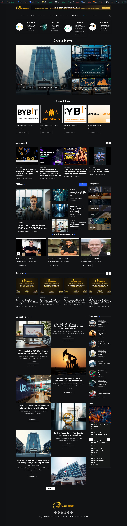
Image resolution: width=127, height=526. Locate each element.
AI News (33, 15)
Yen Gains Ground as (104, 344)
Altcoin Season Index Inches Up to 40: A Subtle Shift (89, 72)
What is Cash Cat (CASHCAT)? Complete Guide (98, 450)
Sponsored (50, 15)
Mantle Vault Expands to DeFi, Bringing (56, 26)
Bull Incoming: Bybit (47, 125)
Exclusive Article (21, 255)
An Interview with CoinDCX (26, 259)
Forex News (42, 15)
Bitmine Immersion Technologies (99, 125)
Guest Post (20, 178)
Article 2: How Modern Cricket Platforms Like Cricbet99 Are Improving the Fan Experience (75, 171)
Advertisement (76, 15)
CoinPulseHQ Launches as (25, 125)
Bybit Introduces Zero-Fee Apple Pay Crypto (105, 26)
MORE (50, 488)
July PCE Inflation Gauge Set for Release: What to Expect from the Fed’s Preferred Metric (68, 326)
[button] (19, 120)
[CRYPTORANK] (125, 2)
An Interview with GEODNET (58, 259)
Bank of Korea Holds (104, 363)
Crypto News (25, 15)
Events (67, 15)
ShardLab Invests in (70, 125)
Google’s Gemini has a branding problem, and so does (78, 224)
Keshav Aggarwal (24, 231)
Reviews (18, 297)
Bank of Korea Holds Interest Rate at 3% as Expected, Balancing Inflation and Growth (33, 463)
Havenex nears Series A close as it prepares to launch (89, 55)
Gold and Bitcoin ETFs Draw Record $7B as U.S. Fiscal (89, 89)
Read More (22, 132)
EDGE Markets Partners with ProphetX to (31, 26)
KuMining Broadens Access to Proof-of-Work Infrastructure (80, 28)
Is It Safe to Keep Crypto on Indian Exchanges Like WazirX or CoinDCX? (75, 302)
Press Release (59, 15)
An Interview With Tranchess (91, 259)
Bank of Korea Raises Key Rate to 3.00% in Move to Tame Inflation (39, 87)
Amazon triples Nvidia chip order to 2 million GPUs (78, 193)
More (84, 15)
